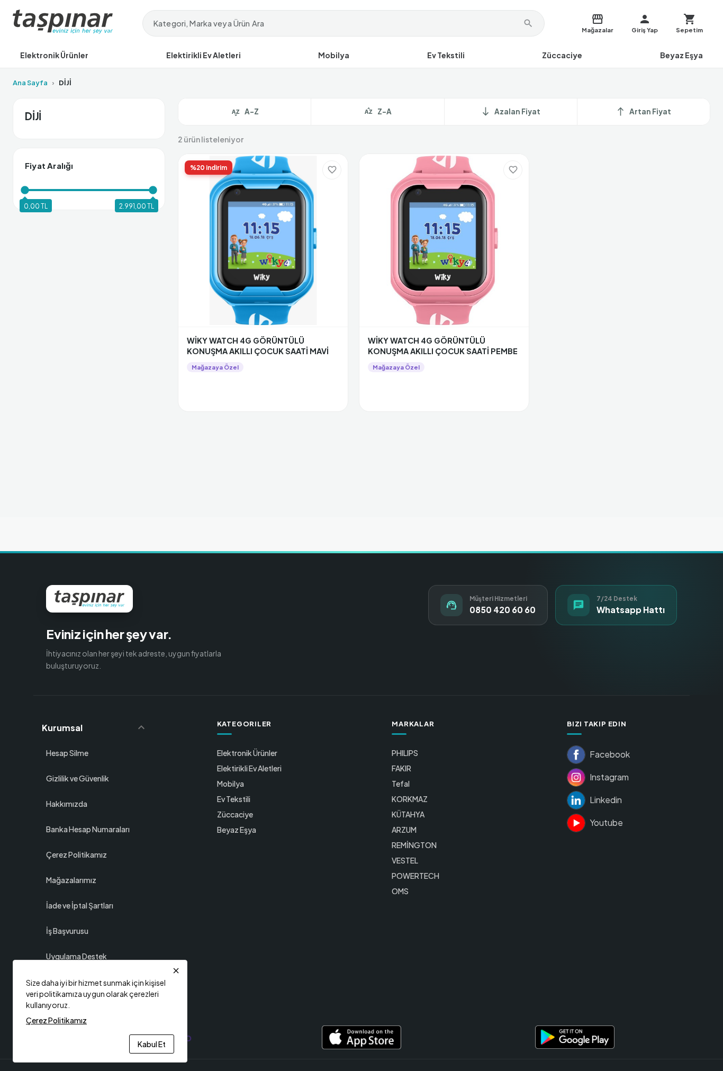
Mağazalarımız (71, 880)
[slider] (25, 190)
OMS (400, 891)
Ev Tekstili (446, 55)
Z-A (384, 111)
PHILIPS (405, 753)
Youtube (606, 822)
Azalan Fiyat (510, 111)
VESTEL (405, 860)
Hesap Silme (67, 753)
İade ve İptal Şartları (79, 905)
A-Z (252, 111)
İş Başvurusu (67, 930)
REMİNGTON (414, 845)
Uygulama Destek (76, 956)
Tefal (401, 783)
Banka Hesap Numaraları (88, 829)
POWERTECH (415, 875)
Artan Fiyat (643, 111)
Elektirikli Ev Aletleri (203, 55)
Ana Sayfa (30, 82)
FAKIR (401, 768)
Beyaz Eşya (681, 55)
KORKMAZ (410, 799)
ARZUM (404, 829)
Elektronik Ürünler (54, 55)
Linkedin (606, 799)
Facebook (610, 754)
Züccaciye (562, 55)
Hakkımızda (66, 803)
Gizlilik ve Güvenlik (77, 778)
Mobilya (333, 55)
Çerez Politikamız (76, 854)
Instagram (609, 776)
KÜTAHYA (408, 814)
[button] (94, 727)
